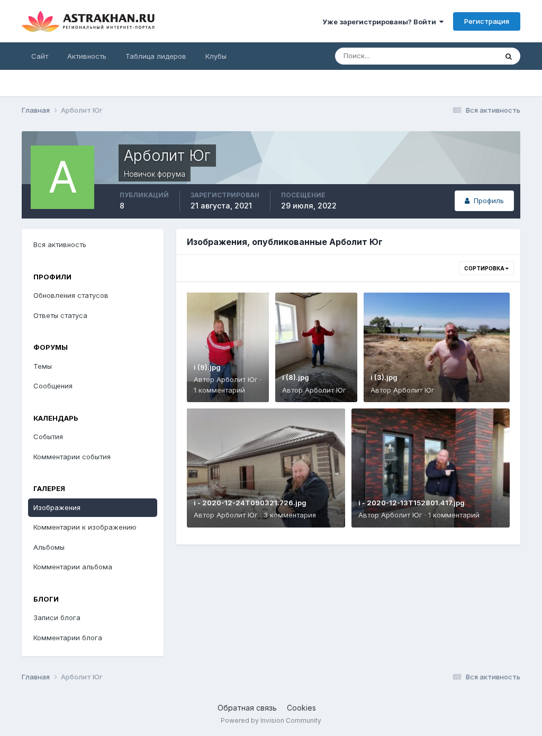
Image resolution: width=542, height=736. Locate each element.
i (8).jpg (295, 377)
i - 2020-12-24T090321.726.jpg (250, 502)
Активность (86, 56)
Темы (42, 366)
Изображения (56, 507)
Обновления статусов (71, 295)
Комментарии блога (67, 637)
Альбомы (49, 547)
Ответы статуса (60, 315)
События (48, 436)
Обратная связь (247, 707)
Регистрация (486, 21)
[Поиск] (508, 56)
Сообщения (53, 385)
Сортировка (484, 268)
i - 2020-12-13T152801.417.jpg (411, 502)
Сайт (39, 56)
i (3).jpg (384, 377)
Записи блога (56, 617)
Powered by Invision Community (271, 720)
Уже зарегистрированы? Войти (380, 21)
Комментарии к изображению (85, 527)
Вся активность (59, 244)
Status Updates (459, 56)
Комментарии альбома (72, 566)
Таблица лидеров (155, 56)
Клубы (216, 56)
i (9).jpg (207, 367)
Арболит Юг (237, 379)
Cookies (301, 707)
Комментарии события (72, 456)
